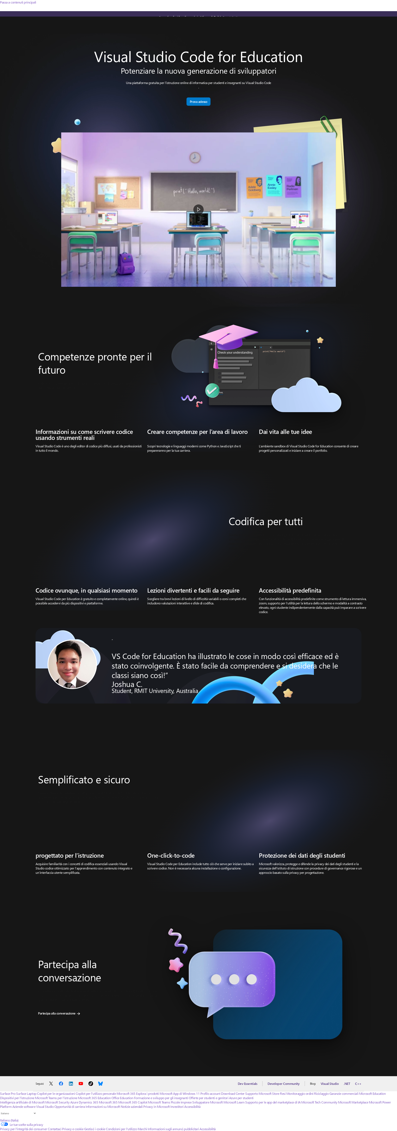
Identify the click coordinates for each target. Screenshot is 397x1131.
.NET (347, 1083)
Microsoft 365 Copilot (132, 1102)
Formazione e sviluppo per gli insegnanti (161, 1098)
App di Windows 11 (186, 1093)
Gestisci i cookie (94, 1129)
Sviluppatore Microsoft (207, 1102)
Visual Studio (330, 1083)
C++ (358, 1083)
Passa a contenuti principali (18, 2)
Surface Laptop (26, 1093)
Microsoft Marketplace (353, 1102)
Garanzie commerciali (343, 1093)
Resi (283, 1093)
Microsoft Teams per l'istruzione (56, 1098)
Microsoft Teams (159, 1102)
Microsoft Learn (234, 1102)
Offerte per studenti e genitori (208, 1098)
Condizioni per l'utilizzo (121, 1129)
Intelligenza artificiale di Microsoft (22, 1102)
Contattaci (54, 1129)
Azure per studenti (241, 1098)
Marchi (142, 1129)
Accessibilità (192, 1106)
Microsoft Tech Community (319, 1102)
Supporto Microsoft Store (262, 1093)
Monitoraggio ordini (299, 1093)
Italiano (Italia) (9, 1120)
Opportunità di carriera (69, 1106)
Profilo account (210, 1093)
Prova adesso (198, 102)
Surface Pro (8, 1093)
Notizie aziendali (132, 1106)
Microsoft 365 (126, 1093)
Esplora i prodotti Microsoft (154, 1093)
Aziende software (23, 1106)
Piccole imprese (181, 1102)
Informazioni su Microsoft (103, 1106)
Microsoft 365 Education (94, 1098)
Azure (74, 1102)
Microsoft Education (372, 1093)
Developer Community (284, 1083)
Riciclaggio (321, 1093)
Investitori (177, 1106)
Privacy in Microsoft (156, 1106)
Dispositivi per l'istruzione (17, 1098)
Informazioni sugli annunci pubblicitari (173, 1129)
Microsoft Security (57, 1102)
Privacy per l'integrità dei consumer (23, 1129)
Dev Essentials (247, 1083)
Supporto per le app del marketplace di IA (272, 1102)
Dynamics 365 (88, 1102)
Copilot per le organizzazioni (56, 1093)
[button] (198, 209)
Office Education (122, 1098)
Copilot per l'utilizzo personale (96, 1093)
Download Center (233, 1093)
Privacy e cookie (72, 1129)
